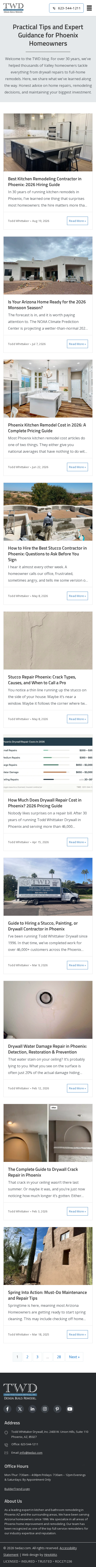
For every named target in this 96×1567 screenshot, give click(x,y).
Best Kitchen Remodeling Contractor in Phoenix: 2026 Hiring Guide (44, 181)
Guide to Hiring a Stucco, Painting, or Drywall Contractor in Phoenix (43, 925)
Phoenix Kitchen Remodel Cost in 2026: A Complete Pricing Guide (47, 427)
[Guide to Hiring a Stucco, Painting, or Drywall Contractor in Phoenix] (48, 886)
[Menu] (89, 8)
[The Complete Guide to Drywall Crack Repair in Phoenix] (48, 1133)
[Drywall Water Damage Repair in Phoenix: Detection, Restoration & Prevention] (48, 1009)
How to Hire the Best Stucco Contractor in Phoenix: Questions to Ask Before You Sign (47, 553)
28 (59, 1356)
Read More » (77, 221)
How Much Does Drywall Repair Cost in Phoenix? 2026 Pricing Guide (44, 802)
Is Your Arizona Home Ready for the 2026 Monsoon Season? (47, 304)
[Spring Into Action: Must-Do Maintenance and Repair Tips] (48, 1256)
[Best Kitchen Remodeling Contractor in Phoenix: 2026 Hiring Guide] (48, 142)
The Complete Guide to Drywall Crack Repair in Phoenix (43, 1172)
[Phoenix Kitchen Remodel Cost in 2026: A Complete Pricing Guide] (48, 388)
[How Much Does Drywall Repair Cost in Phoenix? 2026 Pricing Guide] (48, 763)
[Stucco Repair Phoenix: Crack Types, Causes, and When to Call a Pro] (48, 640)
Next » (74, 1356)
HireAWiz (50, 1555)
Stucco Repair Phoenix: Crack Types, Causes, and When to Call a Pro (42, 679)
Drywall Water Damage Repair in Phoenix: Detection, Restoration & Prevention (47, 1049)
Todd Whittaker (18, 221)
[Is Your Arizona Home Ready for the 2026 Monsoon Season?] (48, 265)
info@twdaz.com (30, 1453)
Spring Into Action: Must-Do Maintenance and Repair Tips (47, 1295)
